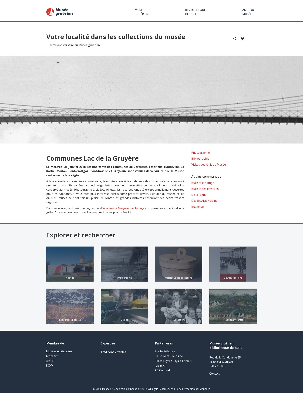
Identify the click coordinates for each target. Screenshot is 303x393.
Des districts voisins (204, 201)
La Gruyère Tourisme (169, 356)
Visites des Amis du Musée (208, 164)
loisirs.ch (160, 365)
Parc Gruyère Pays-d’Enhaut (173, 361)
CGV (179, 389)
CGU (172, 389)
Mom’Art (52, 356)
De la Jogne (198, 195)
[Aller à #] (235, 39)
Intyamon (197, 207)
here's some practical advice (129, 194)
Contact (214, 373)
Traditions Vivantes (113, 352)
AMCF (50, 361)
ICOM (49, 365)
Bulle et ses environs (205, 189)
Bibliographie (200, 158)
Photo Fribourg (165, 351)
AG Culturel (162, 370)
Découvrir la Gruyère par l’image (122, 208)
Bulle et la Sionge (202, 183)
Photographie (200, 153)
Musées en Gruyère (59, 351)
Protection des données (197, 389)
